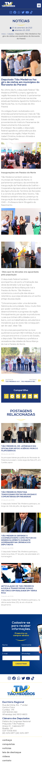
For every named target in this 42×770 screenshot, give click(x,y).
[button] (39, 5)
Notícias (6, 748)
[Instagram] (10, 12)
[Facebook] (14, 12)
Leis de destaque (11, 752)
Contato (6, 761)
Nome (5, 645)
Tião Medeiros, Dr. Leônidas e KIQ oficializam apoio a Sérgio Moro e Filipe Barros (19, 448)
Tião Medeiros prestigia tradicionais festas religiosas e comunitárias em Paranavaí (19, 494)
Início (3, 34)
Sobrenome (26, 645)
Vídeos (6, 756)
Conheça (7, 740)
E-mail (4, 654)
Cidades (10, 34)
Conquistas (8, 744)
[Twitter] (23, 12)
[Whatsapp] (19, 12)
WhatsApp (26, 654)
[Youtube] (27, 12)
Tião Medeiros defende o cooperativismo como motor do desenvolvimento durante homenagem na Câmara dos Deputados (18, 540)
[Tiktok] (31, 12)
